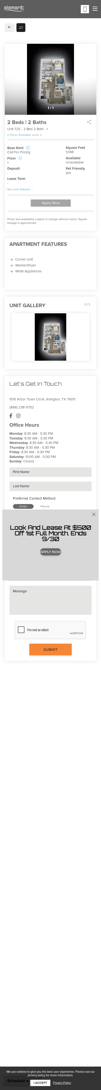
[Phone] (85, 9)
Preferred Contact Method (34, 498)
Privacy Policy (62, 1083)
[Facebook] (10, 416)
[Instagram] (18, 416)
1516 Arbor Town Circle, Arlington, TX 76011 (42, 399)
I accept (40, 1083)
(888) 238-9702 (21, 407)
